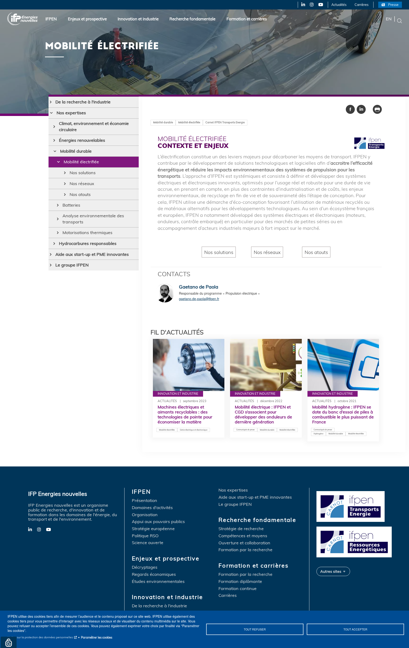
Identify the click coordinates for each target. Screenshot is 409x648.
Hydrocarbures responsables (87, 243)
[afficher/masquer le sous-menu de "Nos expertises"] (51, 113)
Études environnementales (158, 581)
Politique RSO (145, 535)
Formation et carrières (247, 18)
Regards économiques (154, 574)
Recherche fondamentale (192, 18)
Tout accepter (355, 629)
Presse (393, 5)
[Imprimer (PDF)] (377, 109)
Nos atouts (80, 194)
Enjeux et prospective (87, 18)
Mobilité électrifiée (81, 161)
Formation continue (237, 588)
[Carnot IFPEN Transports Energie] (355, 506)
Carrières (362, 5)
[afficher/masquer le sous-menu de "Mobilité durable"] (55, 151)
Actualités (339, 5)
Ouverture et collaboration (244, 543)
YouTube (320, 5)
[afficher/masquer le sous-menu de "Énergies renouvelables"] (54, 140)
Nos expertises (71, 112)
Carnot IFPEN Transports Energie (225, 122)
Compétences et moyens (242, 535)
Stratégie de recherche (241, 528)
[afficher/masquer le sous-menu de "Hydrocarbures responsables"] (54, 243)
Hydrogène (318, 433)
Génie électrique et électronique (193, 430)
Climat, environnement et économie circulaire (94, 126)
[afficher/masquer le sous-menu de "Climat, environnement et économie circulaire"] (54, 126)
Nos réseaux (82, 183)
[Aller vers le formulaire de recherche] (399, 20)
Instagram (311, 5)
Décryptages (144, 567)
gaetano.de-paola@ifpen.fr (199, 298)
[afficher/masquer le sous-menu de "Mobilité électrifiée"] (58, 162)
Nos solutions (83, 172)
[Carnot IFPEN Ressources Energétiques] (355, 541)
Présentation (144, 500)
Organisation (145, 514)
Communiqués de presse (245, 430)
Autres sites (330, 571)
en (388, 19)
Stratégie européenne (153, 528)
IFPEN (51, 18)
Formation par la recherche (245, 549)
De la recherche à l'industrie (83, 102)
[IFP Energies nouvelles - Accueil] (22, 18)
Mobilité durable (76, 151)
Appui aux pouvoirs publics (158, 521)
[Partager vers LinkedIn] (361, 109)
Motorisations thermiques (87, 232)
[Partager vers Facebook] (350, 109)
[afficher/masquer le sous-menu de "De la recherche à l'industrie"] (51, 102)
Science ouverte (147, 542)
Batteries (71, 205)
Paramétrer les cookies (96, 637)
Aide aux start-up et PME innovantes (92, 254)
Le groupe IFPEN (72, 265)
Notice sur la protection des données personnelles (40, 637)
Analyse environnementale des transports (93, 219)
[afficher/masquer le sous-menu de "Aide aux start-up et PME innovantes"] (51, 254)
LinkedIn (301, 5)
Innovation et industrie (138, 18)
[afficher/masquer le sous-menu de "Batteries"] (58, 205)
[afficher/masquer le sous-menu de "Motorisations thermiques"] (58, 232)
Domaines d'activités (152, 507)
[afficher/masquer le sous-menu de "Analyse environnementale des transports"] (58, 219)
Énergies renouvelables (82, 140)
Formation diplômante (240, 581)
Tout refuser (255, 629)
